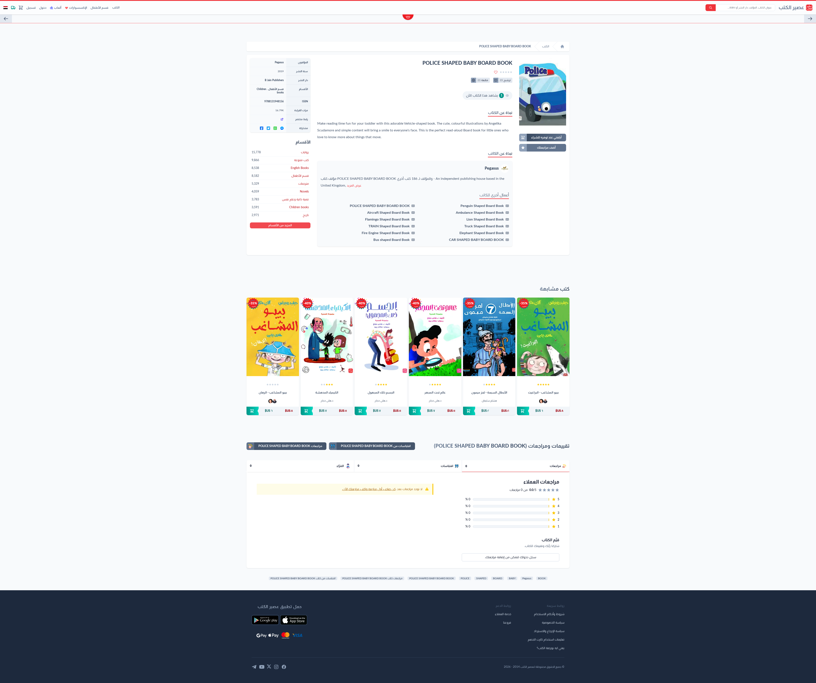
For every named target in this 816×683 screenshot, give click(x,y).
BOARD (497, 578)
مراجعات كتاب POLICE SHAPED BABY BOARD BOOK (372, 578)
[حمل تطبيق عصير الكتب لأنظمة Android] (265, 620)
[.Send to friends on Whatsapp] (275, 128)
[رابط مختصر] (268, 119)
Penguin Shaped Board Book (482, 206)
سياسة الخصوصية (553, 622)
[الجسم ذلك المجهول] (381, 337)
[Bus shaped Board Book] (810, 18)
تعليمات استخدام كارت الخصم (546, 639)
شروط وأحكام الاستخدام (549, 614)
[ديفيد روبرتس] (545, 401)
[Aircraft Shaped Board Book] (6, 18)
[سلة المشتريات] (21, 8)
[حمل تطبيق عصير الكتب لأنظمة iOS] (293, 620)
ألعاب (57, 7)
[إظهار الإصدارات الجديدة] (408, 17)
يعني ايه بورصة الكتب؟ (550, 648)
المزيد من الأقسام (280, 225)
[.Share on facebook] (261, 128)
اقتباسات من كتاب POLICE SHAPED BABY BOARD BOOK (303, 578)
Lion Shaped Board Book (485, 219)
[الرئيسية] (562, 46)
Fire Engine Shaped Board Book (386, 233)
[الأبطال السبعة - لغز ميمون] (489, 337)
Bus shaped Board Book (391, 240)
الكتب (116, 7)
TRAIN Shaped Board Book (389, 226)
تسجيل (31, 7)
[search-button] (711, 7)
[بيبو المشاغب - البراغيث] (543, 337)
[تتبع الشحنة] (13, 8)
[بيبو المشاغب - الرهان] (272, 337)
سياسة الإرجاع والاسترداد (549, 631)
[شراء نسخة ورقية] (543, 411)
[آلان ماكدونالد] (541, 401)
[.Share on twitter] (268, 128)
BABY (512, 578)
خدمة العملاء (503, 614)
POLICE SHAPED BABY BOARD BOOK (380, 206)
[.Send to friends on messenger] (282, 128)
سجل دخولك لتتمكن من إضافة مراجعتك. (510, 557)
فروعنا (507, 622)
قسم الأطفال (99, 7)
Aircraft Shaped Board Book (388, 212)
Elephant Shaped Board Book (481, 233)
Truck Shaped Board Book (484, 226)
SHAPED (481, 578)
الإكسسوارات (78, 7)
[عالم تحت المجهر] (435, 337)
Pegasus (492, 168)
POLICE (465, 578)
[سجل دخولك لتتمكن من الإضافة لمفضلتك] (496, 72)
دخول (42, 7)
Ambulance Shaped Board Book (480, 212)
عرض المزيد (354, 185)
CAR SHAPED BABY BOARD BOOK (476, 240)
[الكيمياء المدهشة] (327, 337)
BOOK (542, 578)
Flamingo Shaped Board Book (387, 219)
